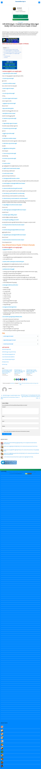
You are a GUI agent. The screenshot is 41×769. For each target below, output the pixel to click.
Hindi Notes (3, 551)
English (2, 524)
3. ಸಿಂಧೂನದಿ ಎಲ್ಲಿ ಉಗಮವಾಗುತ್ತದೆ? (8, 343)
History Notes (3, 557)
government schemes (5, 543)
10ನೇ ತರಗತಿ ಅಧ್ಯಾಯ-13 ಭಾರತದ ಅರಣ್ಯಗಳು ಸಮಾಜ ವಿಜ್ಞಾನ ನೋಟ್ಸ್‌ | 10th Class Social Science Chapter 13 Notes (10, 397)
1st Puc (2, 478)
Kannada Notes (4, 582)
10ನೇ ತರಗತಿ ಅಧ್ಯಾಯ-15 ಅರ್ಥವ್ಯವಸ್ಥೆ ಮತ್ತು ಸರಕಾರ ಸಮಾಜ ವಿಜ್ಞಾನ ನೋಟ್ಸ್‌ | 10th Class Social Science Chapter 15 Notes (30, 397)
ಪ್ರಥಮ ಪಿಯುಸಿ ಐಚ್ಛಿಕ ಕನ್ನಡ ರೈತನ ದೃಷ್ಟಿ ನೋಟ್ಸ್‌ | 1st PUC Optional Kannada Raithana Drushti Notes (21, 754)
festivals (2, 541)
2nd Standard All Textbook (6, 489)
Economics (3, 520)
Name (3, 416)
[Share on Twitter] (18, 379)
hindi (2, 547)
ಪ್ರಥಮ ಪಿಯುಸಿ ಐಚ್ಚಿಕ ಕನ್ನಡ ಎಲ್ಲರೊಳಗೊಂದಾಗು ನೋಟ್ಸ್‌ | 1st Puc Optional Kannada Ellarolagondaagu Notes (21, 748)
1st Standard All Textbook (5, 482)
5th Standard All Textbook (5, 497)
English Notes (3, 532)
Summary (2, 686)
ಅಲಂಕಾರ (2, 692)
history (2, 555)
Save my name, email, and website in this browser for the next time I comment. (17, 431)
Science (2, 661)
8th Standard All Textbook (5, 509)
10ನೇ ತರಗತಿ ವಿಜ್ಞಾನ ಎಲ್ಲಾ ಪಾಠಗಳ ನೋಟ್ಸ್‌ (9, 351)
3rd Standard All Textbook (5, 491)
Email (3, 421)
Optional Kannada (4, 622)
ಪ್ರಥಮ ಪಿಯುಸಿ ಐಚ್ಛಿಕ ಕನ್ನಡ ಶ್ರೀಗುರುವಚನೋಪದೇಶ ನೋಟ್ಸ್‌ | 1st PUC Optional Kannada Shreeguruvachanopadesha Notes (19, 759)
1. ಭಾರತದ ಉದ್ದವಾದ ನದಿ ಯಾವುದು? (8, 336)
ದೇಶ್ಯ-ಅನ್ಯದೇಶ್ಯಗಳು (4, 707)
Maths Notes (3, 615)
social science (3, 676)
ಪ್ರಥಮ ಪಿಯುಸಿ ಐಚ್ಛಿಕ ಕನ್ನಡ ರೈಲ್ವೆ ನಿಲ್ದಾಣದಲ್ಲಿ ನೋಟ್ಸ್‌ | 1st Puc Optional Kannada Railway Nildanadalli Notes (21, 744)
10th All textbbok (4, 474)
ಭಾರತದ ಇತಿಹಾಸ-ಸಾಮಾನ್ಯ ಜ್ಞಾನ (6, 709)
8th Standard (3, 507)
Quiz (2, 657)
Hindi (2, 549)
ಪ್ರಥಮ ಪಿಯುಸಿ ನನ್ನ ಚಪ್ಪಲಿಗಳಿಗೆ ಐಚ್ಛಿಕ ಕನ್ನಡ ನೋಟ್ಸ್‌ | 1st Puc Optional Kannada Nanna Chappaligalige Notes (21, 450)
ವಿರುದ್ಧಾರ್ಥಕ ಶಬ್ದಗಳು (4, 715)
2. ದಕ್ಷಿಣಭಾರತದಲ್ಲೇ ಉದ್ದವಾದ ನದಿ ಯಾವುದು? (9, 340)
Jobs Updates (3, 561)
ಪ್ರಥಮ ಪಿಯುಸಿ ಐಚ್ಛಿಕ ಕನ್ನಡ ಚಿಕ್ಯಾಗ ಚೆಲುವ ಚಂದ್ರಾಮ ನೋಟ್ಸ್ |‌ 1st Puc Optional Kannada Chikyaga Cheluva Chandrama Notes (20, 766)
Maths (2, 611)
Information (3, 559)
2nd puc (2, 484)
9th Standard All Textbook (5, 511)
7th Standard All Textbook (5, 505)
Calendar (2, 518)
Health (2, 545)
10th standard (3, 476)
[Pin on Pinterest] (22, 379)
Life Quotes (3, 609)
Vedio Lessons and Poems (5, 688)
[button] (2, 2)
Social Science (20, 22)
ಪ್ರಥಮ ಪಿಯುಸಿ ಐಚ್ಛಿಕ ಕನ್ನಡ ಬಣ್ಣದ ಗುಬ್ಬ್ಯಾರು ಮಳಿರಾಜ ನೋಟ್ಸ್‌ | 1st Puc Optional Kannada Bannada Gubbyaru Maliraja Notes (20, 762)
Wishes (2, 690)
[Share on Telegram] (26, 379)
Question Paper (4, 630)
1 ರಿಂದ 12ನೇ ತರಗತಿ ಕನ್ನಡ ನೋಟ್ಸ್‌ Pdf (8, 359)
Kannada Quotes (4, 605)
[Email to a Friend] (20, 379)
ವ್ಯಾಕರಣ (2, 717)
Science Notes (3, 665)
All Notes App (4, 364)
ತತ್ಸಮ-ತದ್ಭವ (3, 705)
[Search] (39, 2)
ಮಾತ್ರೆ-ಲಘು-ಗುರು (4, 713)
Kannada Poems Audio (5, 603)
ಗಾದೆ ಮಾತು (2, 703)
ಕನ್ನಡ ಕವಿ (2, 697)
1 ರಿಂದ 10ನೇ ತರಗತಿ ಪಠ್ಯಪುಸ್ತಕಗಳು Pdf (8, 354)
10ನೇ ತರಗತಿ (23, 383)
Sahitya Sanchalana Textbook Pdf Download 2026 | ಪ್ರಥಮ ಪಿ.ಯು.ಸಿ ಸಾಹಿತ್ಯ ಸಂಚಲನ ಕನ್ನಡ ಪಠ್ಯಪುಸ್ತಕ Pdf (22, 751)
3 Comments (7, 752)
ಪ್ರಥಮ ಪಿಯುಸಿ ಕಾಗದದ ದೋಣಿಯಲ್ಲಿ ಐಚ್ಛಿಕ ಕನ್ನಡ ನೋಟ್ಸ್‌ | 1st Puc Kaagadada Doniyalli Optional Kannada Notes (20, 443)
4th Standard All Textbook (5, 493)
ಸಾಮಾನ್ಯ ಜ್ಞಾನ (3, 719)
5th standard (3, 495)
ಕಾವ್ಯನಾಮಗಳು (3, 701)
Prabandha (3, 628)
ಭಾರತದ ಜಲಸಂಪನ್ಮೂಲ (33, 383)
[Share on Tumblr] (24, 379)
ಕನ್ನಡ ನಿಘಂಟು (3, 699)
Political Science (4, 626)
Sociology (2, 680)
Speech (2, 684)
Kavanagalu (3, 607)
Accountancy (3, 514)
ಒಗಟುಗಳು (2, 695)
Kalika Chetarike (4, 563)
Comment (4, 406)
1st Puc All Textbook (4, 480)
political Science (4, 624)
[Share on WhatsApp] (15, 379)
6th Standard (3, 499)
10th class (19, 383)
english (2, 528)
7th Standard (3, 503)
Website (3, 426)
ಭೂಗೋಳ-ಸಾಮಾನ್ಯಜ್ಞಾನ (5, 711)
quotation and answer (5, 659)
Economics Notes (4, 522)
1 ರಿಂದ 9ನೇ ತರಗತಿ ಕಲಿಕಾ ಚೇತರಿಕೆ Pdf (8, 356)
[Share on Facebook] (17, 379)
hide (8, 47)
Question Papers (4, 655)
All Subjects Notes (5, 361)
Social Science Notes (4, 678)
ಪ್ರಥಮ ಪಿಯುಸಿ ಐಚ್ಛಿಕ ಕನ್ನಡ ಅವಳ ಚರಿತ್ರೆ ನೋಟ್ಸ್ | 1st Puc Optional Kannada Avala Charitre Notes (20, 446)
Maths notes (3, 613)
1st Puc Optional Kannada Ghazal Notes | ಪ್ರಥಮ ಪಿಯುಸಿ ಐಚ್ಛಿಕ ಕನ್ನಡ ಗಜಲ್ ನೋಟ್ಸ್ (18, 456)
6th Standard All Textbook (5, 501)
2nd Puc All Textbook (5, 487)
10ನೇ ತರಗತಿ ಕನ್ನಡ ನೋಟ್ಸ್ (6, 349)
